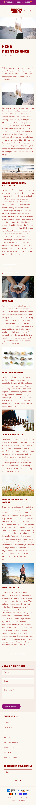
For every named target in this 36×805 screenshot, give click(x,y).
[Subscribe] (29, 772)
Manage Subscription (11, 747)
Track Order (8, 727)
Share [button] (6, 62)
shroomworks (17, 798)
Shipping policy (21, 800)
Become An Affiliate (11, 742)
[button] (4, 10)
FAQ (5, 732)
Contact (7, 722)
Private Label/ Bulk (11, 757)
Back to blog (19, 653)
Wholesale (7, 752)
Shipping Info (8, 737)
